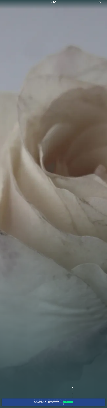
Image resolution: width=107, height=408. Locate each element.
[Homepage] (53, 2)
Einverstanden (68, 401)
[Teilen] (72, 397)
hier (53, 402)
